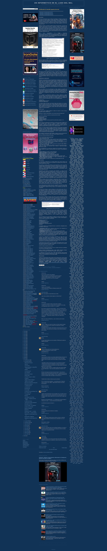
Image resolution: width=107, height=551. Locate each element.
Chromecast (75, 375)
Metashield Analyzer (75, 361)
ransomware (72, 225)
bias (73, 252)
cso (73, 316)
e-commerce (78, 248)
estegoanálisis (71, 276)
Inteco (81, 416)
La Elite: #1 (28, 246)
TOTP (82, 223)
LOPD (76, 226)
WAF (74, 288)
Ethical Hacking (29, 193)
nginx (70, 352)
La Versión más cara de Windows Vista (31, 391)
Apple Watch (71, 341)
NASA (74, 427)
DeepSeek (73, 227)
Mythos (76, 324)
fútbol (70, 302)
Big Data (27, 219)
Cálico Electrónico (27, 182)
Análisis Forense (29, 267)
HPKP (76, 377)
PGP (75, 251)
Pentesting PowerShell (30, 285)
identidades (81, 454)
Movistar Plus (76, 221)
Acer (80, 399)
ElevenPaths (77, 146)
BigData (79, 168)
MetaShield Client (78, 322)
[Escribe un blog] (40, 265)
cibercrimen (71, 169)
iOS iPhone (71, 454)
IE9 (73, 273)
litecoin (81, 339)
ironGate (75, 455)
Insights (79, 416)
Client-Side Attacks (29, 269)
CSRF (79, 264)
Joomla (71, 246)
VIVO (76, 326)
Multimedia (81, 277)
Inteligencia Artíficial (77, 417)
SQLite (82, 270)
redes (74, 162)
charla (82, 222)
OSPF (70, 428)
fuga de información (80, 225)
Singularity (77, 365)
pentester (81, 224)
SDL (81, 386)
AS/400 (76, 399)
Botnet (75, 225)
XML (71, 338)
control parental (77, 272)
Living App (74, 201)
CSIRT (74, 404)
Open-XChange (75, 429)
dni (81, 350)
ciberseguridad (74, 143)
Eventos (76, 138)
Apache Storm (82, 400)
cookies (80, 301)
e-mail (82, 158)
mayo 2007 (27, 428)
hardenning (71, 453)
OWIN (75, 428)
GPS (73, 189)
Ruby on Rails (77, 287)
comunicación (76, 350)
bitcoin (78, 173)
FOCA (78, 155)
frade (71, 451)
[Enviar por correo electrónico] (39, 265)
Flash (75, 376)
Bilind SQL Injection (75, 403)
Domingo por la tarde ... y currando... (31, 411)
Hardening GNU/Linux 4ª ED (30, 298)
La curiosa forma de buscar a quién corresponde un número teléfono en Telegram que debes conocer (55, 504)
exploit (78, 177)
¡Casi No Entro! (27, 365)
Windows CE (79, 389)
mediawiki (71, 456)
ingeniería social (80, 252)
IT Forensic (28, 167)
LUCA (71, 160)
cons (71, 187)
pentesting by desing (73, 328)
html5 (72, 289)
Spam (79, 163)
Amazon (78, 201)
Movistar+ (79, 219)
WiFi (79, 170)
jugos (78, 455)
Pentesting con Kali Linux (30, 297)
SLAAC (74, 313)
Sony (74, 337)
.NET (71, 189)
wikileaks (81, 234)
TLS (75, 299)
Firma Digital (76, 245)
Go (70, 312)
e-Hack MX (28, 169)
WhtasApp (78, 442)
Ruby (80, 251)
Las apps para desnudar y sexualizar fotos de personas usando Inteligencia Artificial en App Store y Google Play (56, 487)
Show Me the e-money (30, 245)
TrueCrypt (76, 337)
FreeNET (78, 376)
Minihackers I (29, 208)
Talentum (78, 207)
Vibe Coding (78, 299)
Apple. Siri (78, 401)
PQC (80, 265)
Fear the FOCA (26, 180)
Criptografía (72, 164)
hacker (71, 239)
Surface (71, 388)
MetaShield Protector (73, 219)
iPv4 (82, 196)
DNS (77, 183)
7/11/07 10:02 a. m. (45, 387)
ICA (83, 304)
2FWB (72, 309)
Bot (76, 276)
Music (72, 298)
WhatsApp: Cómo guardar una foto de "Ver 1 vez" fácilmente (55, 492)
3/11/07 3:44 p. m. (45, 299)
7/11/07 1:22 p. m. (45, 406)
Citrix (83, 200)
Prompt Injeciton (76, 431)
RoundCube (78, 386)
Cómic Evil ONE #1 (29, 259)
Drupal (82, 311)
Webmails (81, 237)
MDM (71, 322)
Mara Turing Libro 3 (29, 235)
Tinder (74, 314)
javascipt (81, 351)
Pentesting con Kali (30, 190)
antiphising (81, 367)
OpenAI (81, 193)
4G (77, 296)
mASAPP (79, 327)
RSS (75, 234)
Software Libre (72, 188)
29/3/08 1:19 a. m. (45, 413)
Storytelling (28, 223)
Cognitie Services (81, 405)
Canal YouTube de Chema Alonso (30, 103)
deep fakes (76, 275)
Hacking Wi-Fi (28, 241)
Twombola (71, 440)
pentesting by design (74, 457)
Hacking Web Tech (29, 280)
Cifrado (71, 172)
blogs (73, 184)
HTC (72, 414)
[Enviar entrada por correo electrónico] (55, 266)
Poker (81, 362)
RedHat (82, 283)
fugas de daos (81, 451)
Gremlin (73, 312)
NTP (82, 361)
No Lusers (76, 154)
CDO (81, 226)
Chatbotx (74, 405)
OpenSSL (71, 287)
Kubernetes (28, 230)
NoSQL (79, 324)
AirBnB (71, 354)
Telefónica (82, 145)
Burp (82, 374)
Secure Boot (79, 364)
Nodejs (74, 335)
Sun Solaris (72, 263)
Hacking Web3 (28, 221)
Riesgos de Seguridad (28, 408)
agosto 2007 (27, 423)
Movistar (82, 170)
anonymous (71, 301)
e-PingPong (26, 378)
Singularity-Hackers (26, 444)
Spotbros (74, 438)
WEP (76, 389)
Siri (83, 235)
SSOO (74, 387)
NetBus (77, 427)
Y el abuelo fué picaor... (28, 385)
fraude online (78, 196)
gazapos (75, 452)
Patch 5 (78, 430)
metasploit (81, 164)
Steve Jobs (77, 274)
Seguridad (71, 271)
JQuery (79, 418)
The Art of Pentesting (29, 217)
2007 (25, 358)
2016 (25, 345)
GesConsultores (76, 412)
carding (73, 315)
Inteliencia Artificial (72, 417)
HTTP (71, 202)
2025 (25, 332)
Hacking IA (28, 205)
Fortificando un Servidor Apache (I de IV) (46, 12)
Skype (77, 262)
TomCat (79, 388)
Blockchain (77, 167)
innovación (72, 167)
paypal (83, 316)
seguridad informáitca (80, 328)
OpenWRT (71, 430)
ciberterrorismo (78, 284)
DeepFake (79, 311)
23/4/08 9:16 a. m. (45, 443)
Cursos (72, 147)
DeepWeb (82, 276)
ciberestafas (77, 205)
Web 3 (81, 441)
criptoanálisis (73, 248)
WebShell (71, 442)
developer (79, 200)
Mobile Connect (76, 277)
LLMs (76, 156)
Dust (73, 234)
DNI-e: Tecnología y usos (30, 320)
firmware (80, 450)
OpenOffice (73, 247)
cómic (76, 227)
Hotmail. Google (75, 415)
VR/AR (80, 233)
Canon (73, 375)
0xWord (24, 440)
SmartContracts (80, 194)
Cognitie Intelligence (75, 342)
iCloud (74, 327)
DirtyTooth (76, 253)
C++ (83, 403)
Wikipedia (79, 326)
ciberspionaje (76, 301)
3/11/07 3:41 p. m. (45, 289)
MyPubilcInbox (72, 324)
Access (80, 340)
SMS (82, 186)
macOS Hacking (29, 273)
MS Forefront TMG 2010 (30, 322)
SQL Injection (72, 163)
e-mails (78, 244)
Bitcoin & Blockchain (29, 274)
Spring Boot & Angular (29, 260)
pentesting (73, 141)
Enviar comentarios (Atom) (48, 452)
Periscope (81, 430)
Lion (70, 298)
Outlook (75, 278)
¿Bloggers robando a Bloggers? (30, 379)
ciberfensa (78, 391)
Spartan (71, 438)
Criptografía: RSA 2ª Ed (30, 299)
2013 (25, 350)
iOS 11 (80, 453)
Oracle (71, 194)
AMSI (78, 373)
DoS (83, 291)
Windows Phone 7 (78, 443)
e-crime (82, 195)
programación (76, 175)
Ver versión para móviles (53, 449)
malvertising (71, 340)
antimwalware (71, 391)
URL (75, 440)
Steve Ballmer (78, 438)
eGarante (72, 339)
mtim (74, 456)
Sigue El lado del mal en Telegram (30, 83)
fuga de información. (75, 451)
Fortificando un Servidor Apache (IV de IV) (49, 9)
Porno (79, 312)
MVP (75, 273)
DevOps (75, 249)
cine (73, 220)
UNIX (72, 326)
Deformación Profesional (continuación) (31, 382)
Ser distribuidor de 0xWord (27, 178)
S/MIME (74, 325)
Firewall (81, 218)
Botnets (75, 213)
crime (79, 350)
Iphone (71, 150)
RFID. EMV (80, 431)
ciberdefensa (81, 315)
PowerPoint (71, 363)
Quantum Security (30, 206)
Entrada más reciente (42, 447)
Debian (72, 249)
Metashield (75, 246)
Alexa (76, 232)
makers (78, 224)
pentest (72, 149)
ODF (79, 222)
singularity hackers (75, 222)
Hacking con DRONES (30, 271)
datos (82, 221)
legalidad (76, 220)
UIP (73, 440)
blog (82, 180)
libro (81, 182)
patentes (76, 302)
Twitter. (82, 439)
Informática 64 (81, 245)
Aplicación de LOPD (29, 323)
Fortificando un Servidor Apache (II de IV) (46, 13)
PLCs (75, 298)
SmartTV (77, 197)
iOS (75, 158)
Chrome (81, 202)
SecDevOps (73, 274)
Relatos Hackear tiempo (30, 234)
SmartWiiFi (74, 437)
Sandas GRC (82, 336)
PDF (79, 212)
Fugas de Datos (81, 220)
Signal (74, 365)
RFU (82, 431)
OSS (72, 428)
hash (79, 351)
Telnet (78, 439)
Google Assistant (72, 377)
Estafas (81, 160)
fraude (82, 168)
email (83, 301)
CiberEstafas (28, 232)
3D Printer (79, 260)
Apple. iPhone (82, 401)
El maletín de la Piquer (28, 401)
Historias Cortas (28, 220)
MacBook (81, 286)
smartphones (74, 353)
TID (82, 219)
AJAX (70, 399)
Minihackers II (29, 207)
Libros (77, 145)
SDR (80, 348)
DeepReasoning (78, 291)
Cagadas (79, 341)
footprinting (72, 223)
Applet (75, 341)
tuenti (81, 248)
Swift (73, 388)
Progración (71, 431)
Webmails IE (74, 442)
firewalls (75, 339)
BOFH (77, 309)
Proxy (77, 212)
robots (71, 213)
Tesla (70, 326)
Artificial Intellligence (72, 402)
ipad (74, 176)
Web (79, 441)
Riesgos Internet (29, 261)
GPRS (82, 188)
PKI (73, 287)
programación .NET (75, 236)
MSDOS (78, 286)
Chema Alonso (44, 292)
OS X (80, 273)
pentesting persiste (79, 457)
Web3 (82, 163)
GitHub (80, 239)
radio (82, 206)
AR (74, 399)
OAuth (78, 265)
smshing (78, 353)
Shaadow (82, 364)
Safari (81, 287)
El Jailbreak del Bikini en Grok (51, 536)
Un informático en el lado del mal (53, 3)
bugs (82, 171)
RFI (77, 298)
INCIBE (74, 378)
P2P (76, 238)
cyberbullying (78, 288)
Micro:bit (80, 361)
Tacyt (76, 207)
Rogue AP (71, 325)
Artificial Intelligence (78, 148)
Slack (80, 365)
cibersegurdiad (82, 391)
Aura (79, 160)
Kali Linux (81, 211)
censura (76, 315)
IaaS (82, 378)
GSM (83, 236)
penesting (81, 456)
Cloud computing (81, 181)
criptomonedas (77, 174)
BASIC (75, 309)
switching (75, 340)
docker (81, 205)
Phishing (71, 171)
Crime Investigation (29, 272)
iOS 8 (83, 453)
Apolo (77, 374)
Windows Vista (75, 172)
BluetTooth (80, 403)
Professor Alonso (27, 181)
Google (73, 144)
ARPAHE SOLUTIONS (30, 176)
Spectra (81, 155)
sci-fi (71, 260)
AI (76, 141)
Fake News (72, 209)
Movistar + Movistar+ (76, 425)
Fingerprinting (80, 151)
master (75, 296)
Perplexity (71, 231)
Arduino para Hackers (29, 257)
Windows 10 (80, 185)
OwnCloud (75, 430)
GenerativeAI (78, 162)
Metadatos (79, 156)
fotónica (76, 351)
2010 (25, 354)
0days (83, 302)
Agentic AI (71, 235)
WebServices (72, 367)
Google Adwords (81, 412)
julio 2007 (26, 425)
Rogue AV (71, 386)
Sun (82, 258)
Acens (83, 340)
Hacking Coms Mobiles (30, 313)
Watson (77, 441)
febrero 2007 (27, 432)
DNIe (70, 261)
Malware (80, 147)
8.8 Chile (27, 161)
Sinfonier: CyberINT (29, 281)
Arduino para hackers (29, 191)
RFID (73, 283)
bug (76, 163)
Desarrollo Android (29, 300)
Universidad (72, 156)
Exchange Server (76, 239)
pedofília (78, 456)
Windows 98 (82, 442)
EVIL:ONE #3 (29, 242)
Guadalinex (81, 413)
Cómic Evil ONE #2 (30, 255)
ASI (78, 399)
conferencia (72, 198)
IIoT (83, 415)
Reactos (80, 363)
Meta (78, 273)
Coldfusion (80, 342)
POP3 (76, 362)
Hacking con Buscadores (30, 318)
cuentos (77, 259)
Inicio (54, 447)
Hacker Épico (28, 305)
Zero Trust (78, 349)
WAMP (72, 441)
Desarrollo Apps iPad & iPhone (31, 309)
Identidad (78, 150)
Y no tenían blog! (27, 394)
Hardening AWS (28, 222)
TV (83, 287)
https (75, 206)
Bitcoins (79, 180)
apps (71, 214)
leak (72, 197)
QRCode (75, 363)
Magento (73, 322)
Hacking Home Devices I (31, 215)
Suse (82, 365)
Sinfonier (80, 235)
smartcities (79, 302)
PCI (73, 362)
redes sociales (80, 187)
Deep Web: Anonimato (29, 283)
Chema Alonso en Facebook (29, 96)
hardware (75, 171)
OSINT (27, 244)
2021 (25, 338)
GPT (83, 183)
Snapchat (71, 337)
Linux (82, 150)
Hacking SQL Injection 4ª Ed (31, 311)
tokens (79, 176)
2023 (25, 335)
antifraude (82, 326)
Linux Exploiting (28, 295)
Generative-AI (80, 159)
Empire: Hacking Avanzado (30, 253)
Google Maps (74, 304)
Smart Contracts (81, 262)
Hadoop (80, 304)
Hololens (70, 415)
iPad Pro (75, 454)
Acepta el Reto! (27, 375)
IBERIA (81, 415)
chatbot (73, 214)
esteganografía (73, 218)
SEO (74, 231)
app (74, 259)
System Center (73, 366)
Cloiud (77, 405)
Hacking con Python (29, 287)
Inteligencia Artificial (77, 142)
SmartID (72, 299)
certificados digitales (77, 263)
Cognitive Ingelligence (79, 310)
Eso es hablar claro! (28, 392)
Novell (76, 312)
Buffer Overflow (76, 303)
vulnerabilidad (81, 353)
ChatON (71, 405)
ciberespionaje (73, 182)
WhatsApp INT (28, 224)
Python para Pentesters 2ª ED (31, 288)
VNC (74, 389)
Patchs (80, 335)
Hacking (72, 138)
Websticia (80, 274)
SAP (70, 364)
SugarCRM (81, 438)
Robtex (83, 363)
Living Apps (75, 185)
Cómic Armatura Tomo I (30, 262)
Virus (74, 271)
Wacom (74, 441)
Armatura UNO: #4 (30, 248)
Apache (44, 267)
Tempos (75, 155)
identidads (72, 455)
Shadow (71, 365)
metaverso (78, 206)
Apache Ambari (72, 400)
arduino (80, 247)
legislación (73, 226)
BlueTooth (82, 201)
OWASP (71, 278)
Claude (83, 208)
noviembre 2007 (27, 361)
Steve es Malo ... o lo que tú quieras (30, 412)
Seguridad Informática (56, 267)
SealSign (78, 278)
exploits (71, 206)
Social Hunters (28, 229)
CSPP (73, 257)
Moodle (79, 323)
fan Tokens (79, 208)
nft (70, 222)
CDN (79, 354)
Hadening (79, 414)
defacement (76, 316)
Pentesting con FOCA (29, 294)
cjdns (71, 392)
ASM (79, 296)
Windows (72, 151)
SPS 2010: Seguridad (29, 321)
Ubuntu (79, 195)
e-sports (81, 288)
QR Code (82, 324)
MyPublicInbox (73, 145)
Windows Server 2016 (30, 195)
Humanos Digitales (73, 270)
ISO (71, 416)
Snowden (80, 437)
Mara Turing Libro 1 (29, 237)
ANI (72, 399)
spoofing (72, 193)
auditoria (75, 391)
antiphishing (71, 259)
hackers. (78, 452)
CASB (71, 404)
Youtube (71, 176)
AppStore (80, 329)
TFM (76, 366)
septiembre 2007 (27, 422)
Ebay (70, 376)
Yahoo (82, 240)
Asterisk (80, 374)
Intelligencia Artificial (74, 418)
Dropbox (75, 297)
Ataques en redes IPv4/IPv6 (30, 310)
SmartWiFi (79, 238)
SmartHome (81, 210)
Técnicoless (72, 205)
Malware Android (29, 282)
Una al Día (27, 319)
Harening (82, 414)
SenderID (80, 298)
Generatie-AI (82, 376)
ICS (83, 297)
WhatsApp (75, 160)
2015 (25, 347)
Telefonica (71, 314)
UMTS (77, 314)
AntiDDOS (72, 290)
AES (74, 329)
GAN (81, 264)
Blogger (78, 250)
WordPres (78, 444)
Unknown (43, 322)
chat (70, 236)
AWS (78, 289)
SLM (71, 284)
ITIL (73, 416)
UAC (72, 208)
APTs (77, 340)
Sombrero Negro (29, 231)
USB (71, 252)
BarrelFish (71, 403)
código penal (74, 392)
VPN (79, 227)
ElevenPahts (74, 286)
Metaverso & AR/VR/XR (30, 218)
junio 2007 (26, 426)
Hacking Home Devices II (31, 210)
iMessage (71, 308)
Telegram (74, 202)
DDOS (79, 276)
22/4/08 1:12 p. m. (45, 423)
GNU (78, 297)
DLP (73, 297)
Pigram (70, 336)
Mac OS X (75, 195)
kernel (82, 263)
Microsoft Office (80, 246)
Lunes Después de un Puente (29, 397)
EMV (83, 342)
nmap (73, 302)
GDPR (80, 253)
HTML (75, 235)
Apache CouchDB (76, 400)
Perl (82, 335)
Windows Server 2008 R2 (77, 390)
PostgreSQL (73, 336)
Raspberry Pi (28, 243)
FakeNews (78, 218)
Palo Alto (78, 362)
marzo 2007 (27, 431)
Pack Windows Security (27, 185)
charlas (76, 147)
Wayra (81, 197)
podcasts (71, 183)
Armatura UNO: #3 (30, 249)
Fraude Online (28, 317)
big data (76, 164)
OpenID (78, 429)
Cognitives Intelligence (73, 311)
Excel (78, 211)
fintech (77, 450)
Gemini (79, 184)
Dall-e (81, 375)
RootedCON (77, 348)
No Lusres (80, 427)
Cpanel (78, 355)
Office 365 (79, 258)
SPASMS (26, 369)
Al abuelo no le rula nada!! (29, 406)
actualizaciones (77, 367)
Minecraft (71, 425)
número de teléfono (74, 352)
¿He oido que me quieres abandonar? (31, 402)
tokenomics (72, 181)
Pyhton (74, 348)
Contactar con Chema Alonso (29, 79)
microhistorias (80, 199)
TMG (70, 439)
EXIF (83, 375)
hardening (72, 148)
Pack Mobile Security (26, 184)
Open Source (73, 177)
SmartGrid (71, 437)
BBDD (83, 329)
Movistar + (78, 186)
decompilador (78, 392)
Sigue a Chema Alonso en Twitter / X (31, 91)
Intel (71, 283)
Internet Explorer (77, 169)
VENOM (83, 440)
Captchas (71, 245)
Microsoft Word (75, 323)
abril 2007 (26, 429)
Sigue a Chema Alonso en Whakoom (31, 86)
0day (80, 244)
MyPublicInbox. (77, 426)
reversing (77, 231)
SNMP (77, 325)
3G (82, 244)
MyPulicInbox (71, 427)
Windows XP (81, 198)
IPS (75, 378)
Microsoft (71, 161)
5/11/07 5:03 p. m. (45, 345)
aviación (82, 349)
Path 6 (71, 348)
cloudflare (81, 192)
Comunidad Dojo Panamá (30, 172)
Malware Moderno (29, 233)
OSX (71, 362)
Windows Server (73, 173)
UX (74, 326)
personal (72, 158)
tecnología (75, 264)
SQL (82, 348)
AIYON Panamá (28, 174)
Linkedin (72, 237)
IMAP (71, 378)
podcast (75, 184)
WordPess (75, 444)
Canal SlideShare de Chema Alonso (30, 101)
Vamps (80, 337)
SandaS (82, 325)
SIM (79, 270)
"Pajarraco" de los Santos (29, 381)
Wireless (71, 195)
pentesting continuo (77, 308)
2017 (25, 344)
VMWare (81, 366)
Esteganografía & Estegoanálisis (31, 293)
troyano (80, 236)
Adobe (81, 289)
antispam (74, 244)
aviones (72, 350)
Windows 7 (71, 175)
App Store (79, 285)
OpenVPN (77, 335)
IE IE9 (81, 177)
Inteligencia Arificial (72, 379)
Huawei (78, 415)
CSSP (78, 404)
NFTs (80, 221)
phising (70, 373)
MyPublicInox (81, 426)
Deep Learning (75, 170)
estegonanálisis (72, 351)
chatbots (75, 252)
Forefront (71, 277)
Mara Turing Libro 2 (29, 236)
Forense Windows (29, 324)
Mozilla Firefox (76, 237)
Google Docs (71, 413)
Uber (78, 366)
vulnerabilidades (73, 250)
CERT (70, 375)
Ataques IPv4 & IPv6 (29, 194)
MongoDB (71, 335)
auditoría (71, 162)
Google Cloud (77, 257)
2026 (25, 331)
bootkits (71, 327)
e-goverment (74, 224)
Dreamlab (27, 163)
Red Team (77, 192)
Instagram (71, 221)
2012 (25, 351)
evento (80, 259)
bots (82, 212)
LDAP (47, 267)
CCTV (77, 354)
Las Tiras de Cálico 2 (30, 228)
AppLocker (70, 401)
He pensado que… (28, 388)
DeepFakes (82, 175)
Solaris (83, 437)
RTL (77, 363)
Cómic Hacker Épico (29, 286)
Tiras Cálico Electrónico (30, 254)
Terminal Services (80, 213)
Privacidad (80, 143)
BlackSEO (79, 232)
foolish (83, 259)
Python (82, 161)
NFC (82, 253)
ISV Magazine (79, 378)
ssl (73, 213)
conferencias (78, 144)
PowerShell (75, 168)
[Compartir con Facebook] (42, 265)
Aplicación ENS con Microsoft (31, 312)
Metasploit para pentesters (32, 306)
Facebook (75, 159)
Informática (75, 416)
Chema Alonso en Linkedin (29, 98)
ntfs (76, 456)
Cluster (27, 284)
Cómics (71, 159)
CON (82, 176)
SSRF (79, 325)
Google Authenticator (75, 261)
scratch (82, 308)
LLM (75, 149)
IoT (70, 184)
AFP (76, 373)
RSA (78, 249)
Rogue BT (74, 386)
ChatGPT (78, 158)
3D (75, 276)
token (78, 209)
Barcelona (26, 395)
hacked (76, 199)
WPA (70, 349)
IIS (75, 189)
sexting (72, 264)
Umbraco (78, 440)
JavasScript (82, 418)
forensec (83, 450)
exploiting (78, 182)
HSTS (78, 304)
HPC (70, 414)
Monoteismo (27, 409)
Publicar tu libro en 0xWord (27, 157)
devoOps (82, 392)
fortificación (75, 187)
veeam (76, 463)
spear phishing (75, 260)
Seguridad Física (74, 180)
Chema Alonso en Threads (29, 88)
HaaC (81, 297)
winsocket (79, 463)
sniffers (81, 249)
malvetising (81, 455)
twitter (83, 162)
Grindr (79, 413)
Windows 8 (74, 196)
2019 (25, 341)
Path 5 (78, 251)
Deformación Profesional (29, 384)
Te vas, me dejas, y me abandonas (30, 405)
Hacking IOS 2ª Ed (29, 296)
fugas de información (73, 211)
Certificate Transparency (73, 355)
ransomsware (79, 352)
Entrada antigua (64, 447)
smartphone (77, 214)
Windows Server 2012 (29, 307)
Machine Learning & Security (31, 258)
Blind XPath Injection (77, 290)
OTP (72, 262)
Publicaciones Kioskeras (29, 362)
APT (80, 209)
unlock (74, 463)
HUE (78, 377)
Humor (82, 146)
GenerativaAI (71, 412)
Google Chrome (73, 186)
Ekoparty (27, 165)
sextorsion (75, 289)
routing (71, 353)
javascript (76, 198)
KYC (82, 379)
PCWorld (49, 267)
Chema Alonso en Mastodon (29, 93)
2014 (25, 348)
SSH (82, 251)
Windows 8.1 (78, 271)
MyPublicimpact (25, 443)
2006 (25, 435)
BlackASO (74, 354)
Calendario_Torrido (73, 233)
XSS (77, 176)
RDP (74, 262)
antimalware (78, 188)
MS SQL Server (77, 223)
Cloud (74, 197)
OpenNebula (81, 429)
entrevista (80, 275)
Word (82, 390)
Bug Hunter (28, 204)
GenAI (75, 150)
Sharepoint (74, 284)
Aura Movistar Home (78, 402)
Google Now (75, 413)
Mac (79, 226)
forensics (71, 238)
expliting (74, 450)
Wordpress (72, 192)
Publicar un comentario (42, 446)
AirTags (81, 373)
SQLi (77, 235)
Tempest (81, 278)
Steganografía (81, 313)
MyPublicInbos (72, 426)
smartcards (73, 373)
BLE (82, 260)
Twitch (72, 389)
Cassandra (81, 404)
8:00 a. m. (53, 266)
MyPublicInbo (81, 425)
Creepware (81, 355)
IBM (77, 233)
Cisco (80, 303)
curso (71, 224)
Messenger (71, 265)
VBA (80, 440)
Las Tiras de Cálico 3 (30, 216)
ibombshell (71, 296)
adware (71, 220)
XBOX (71, 244)
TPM (72, 439)
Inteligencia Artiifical (78, 379)
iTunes (78, 454)
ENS (81, 250)
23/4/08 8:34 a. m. (45, 433)
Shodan (78, 189)
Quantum (75, 200)
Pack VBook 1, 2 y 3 (26, 192)
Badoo (82, 402)
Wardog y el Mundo (29, 301)
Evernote (73, 376)
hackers (80, 149)
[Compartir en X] (41, 265)
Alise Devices (74, 374)
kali (70, 196)
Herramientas (81, 172)
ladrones (78, 339)
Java (70, 207)
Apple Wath (74, 401)
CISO (71, 257)
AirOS (82, 399)
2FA (81, 174)
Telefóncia (75, 439)
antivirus (77, 247)
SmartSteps (77, 387)
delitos (80, 316)
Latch (78, 149)
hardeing (81, 452)
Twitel (83, 238)
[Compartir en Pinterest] (43, 265)
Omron (80, 428)
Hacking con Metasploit (30, 266)
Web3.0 (82, 337)
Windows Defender (72, 443)
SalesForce (74, 364)
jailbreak (81, 189)
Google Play (77, 193)
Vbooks (71, 288)
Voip (81, 227)
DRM (78, 375)
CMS (82, 290)
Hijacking (81, 214)
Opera (83, 273)
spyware (74, 285)
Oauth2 (75, 258)
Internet (72, 154)
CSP (76, 404)
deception (81, 338)
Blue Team (72, 253)
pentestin (82, 327)
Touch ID (82, 388)
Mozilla (82, 323)
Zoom (78, 338)
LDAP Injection (73, 212)
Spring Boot (28, 256)
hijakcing (78, 453)
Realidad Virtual (77, 283)
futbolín (72, 452)
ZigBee (81, 444)
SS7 (72, 364)
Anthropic (76, 329)
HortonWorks (81, 377)
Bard (74, 238)
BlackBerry (72, 310)
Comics (75, 151)
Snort (77, 437)
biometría (75, 208)
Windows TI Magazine (76, 240)
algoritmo (72, 275)
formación (72, 146)
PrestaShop (77, 336)
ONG (77, 270)
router (83, 352)
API (80, 231)
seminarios (71, 329)
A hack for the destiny (29, 270)
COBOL (82, 354)
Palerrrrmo (26, 364)
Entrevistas (75, 157)
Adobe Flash (72, 303)
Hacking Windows (29, 268)
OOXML (77, 210)
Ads (76, 285)
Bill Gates (80, 309)
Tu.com (71, 240)
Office (73, 207)
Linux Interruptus (27, 372)
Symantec (76, 388)
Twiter (80, 439)
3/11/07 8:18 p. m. (45, 320)
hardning (75, 453)
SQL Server (75, 194)
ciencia (71, 316)
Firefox (75, 183)
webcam (78, 234)
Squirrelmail (81, 387)
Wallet (80, 314)
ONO (83, 427)
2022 (25, 337)
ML (82, 239)
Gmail (80, 183)
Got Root (27, 279)
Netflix (75, 265)
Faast (70, 201)
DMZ (75, 291)
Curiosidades (79, 140)
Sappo (77, 313)
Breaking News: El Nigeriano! (29, 416)
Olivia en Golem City (30, 211)
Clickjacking (71, 291)
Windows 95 (73, 349)
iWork (76, 327)
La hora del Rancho (28, 371)
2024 (25, 334)
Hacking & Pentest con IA (31, 209)
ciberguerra (72, 199)
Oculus (77, 428)
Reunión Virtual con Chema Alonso (30, 80)
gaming (78, 202)
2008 (25, 357)
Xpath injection (75, 338)
